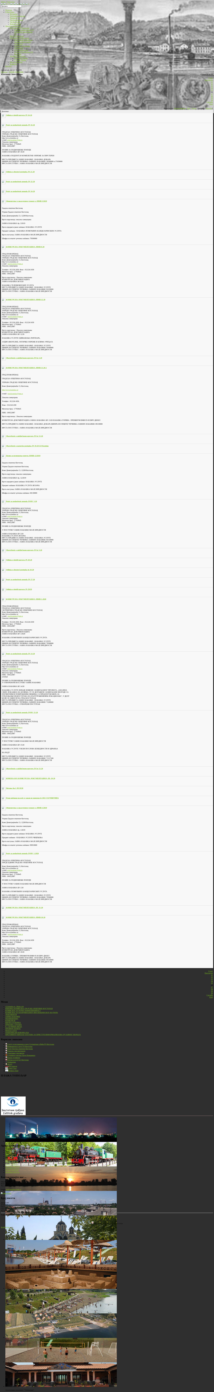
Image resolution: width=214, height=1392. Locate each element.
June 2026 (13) (10, 1154)
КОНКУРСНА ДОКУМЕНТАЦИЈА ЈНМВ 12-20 (25, 300)
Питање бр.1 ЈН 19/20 (14, 788)
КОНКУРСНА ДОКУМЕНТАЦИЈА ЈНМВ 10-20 (25, 917)
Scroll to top (5, 1227)
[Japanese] (24, 4)
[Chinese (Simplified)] (7, 4)
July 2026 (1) (10, 1152)
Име (188, 108)
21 (212, 82)
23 (212, 86)
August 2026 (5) (11, 1150)
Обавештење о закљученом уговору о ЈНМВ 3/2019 (26, 201)
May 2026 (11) (10, 1156)
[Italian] (21, 4)
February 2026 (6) (11, 1162)
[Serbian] (2, 4)
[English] (12, 4)
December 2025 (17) (12, 1166)
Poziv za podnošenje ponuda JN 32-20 (20, 182)
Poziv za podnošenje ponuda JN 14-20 (20, 654)
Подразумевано (180, 108)
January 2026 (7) (11, 1164)
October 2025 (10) (11, 1170)
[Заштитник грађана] (13, 1115)
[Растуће (209, 108)
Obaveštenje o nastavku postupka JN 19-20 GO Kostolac (27, 446)
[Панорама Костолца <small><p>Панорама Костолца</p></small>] (61, 1215)
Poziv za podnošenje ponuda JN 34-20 (20, 191)
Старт (210, 78)
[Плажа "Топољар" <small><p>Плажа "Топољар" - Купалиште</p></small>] (61, 1264)
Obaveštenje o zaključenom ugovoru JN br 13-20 (24, 436)
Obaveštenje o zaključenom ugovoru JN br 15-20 (24, 769)
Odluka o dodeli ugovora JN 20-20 (19, 560)
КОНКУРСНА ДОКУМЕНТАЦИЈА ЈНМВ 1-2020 (26, 599)
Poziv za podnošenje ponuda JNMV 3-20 (21, 501)
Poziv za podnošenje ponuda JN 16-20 (20, 125)
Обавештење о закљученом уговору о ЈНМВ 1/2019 (26, 808)
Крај (211, 104)
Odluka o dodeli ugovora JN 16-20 (19, 115)
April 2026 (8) (10, 1158)
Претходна (209, 80)
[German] (18, 4)
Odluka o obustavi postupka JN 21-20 (20, 172)
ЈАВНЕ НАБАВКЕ (16, 72)
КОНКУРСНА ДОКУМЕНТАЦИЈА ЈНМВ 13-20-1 (26, 368)
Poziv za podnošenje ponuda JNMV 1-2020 (22, 853)
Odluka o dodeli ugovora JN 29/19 (19, 589)
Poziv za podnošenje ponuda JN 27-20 (20, 579)
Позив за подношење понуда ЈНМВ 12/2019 (23, 456)
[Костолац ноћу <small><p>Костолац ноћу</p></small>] (61, 1141)
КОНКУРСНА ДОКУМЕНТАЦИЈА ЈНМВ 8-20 (25, 247)
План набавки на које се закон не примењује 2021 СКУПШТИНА (32, 798)
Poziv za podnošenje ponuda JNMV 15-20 (22, 712)
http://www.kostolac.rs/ (10, 390)
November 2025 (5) (12, 1168)
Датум (193, 108)
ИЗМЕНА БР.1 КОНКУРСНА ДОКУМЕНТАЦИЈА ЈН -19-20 (30, 778)
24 (212, 88)
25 (212, 90)
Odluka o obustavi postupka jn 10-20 (20, 570)
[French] (15, 4)
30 (212, 100)
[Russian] (27, 4)
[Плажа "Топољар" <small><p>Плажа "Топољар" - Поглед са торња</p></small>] (61, 1313)
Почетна (4, 72)
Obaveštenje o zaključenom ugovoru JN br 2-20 (24, 358)
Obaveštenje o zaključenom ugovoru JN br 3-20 (24, 550)
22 (212, 84)
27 (212, 94)
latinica (3, 2)
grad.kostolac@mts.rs (14, 140)
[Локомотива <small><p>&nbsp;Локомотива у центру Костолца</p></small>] (61, 1166)
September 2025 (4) (12, 1172)
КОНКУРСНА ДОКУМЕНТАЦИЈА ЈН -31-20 (24, 908)
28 (212, 96)
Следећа (210, 102)
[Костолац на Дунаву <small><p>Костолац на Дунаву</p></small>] (61, 1190)
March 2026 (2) (10, 1160)
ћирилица (11, 2)
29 (212, 98)
